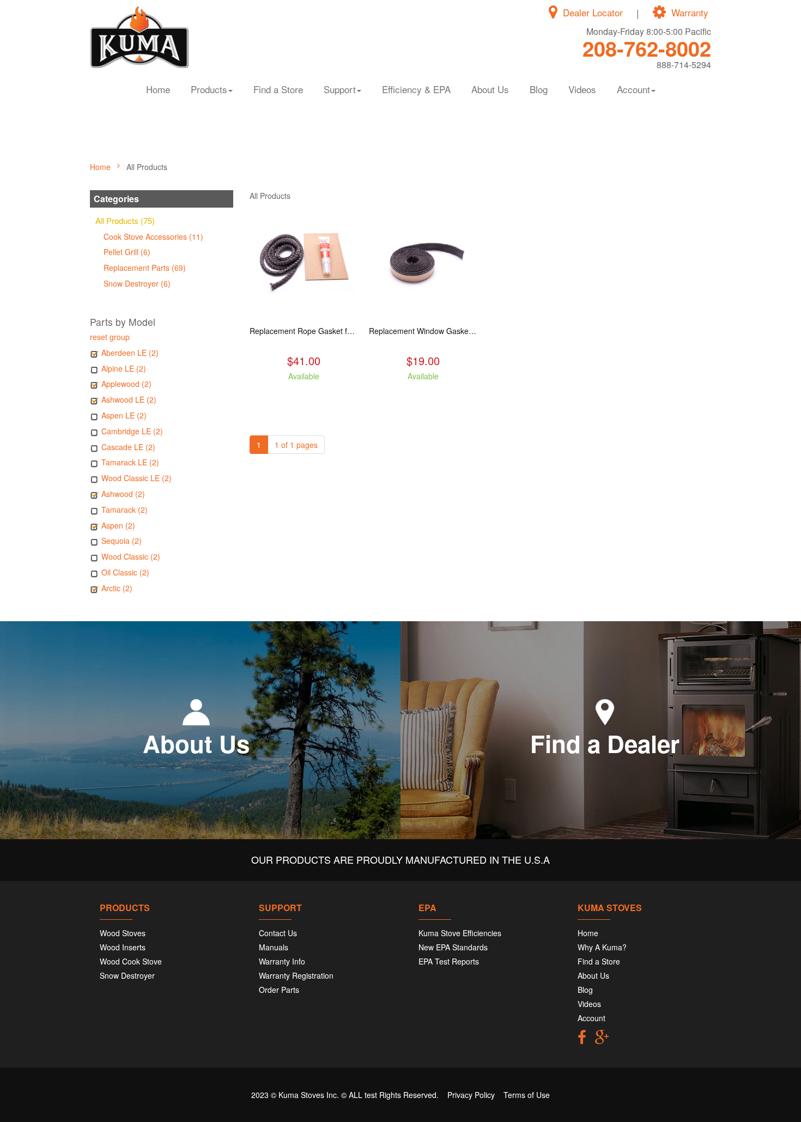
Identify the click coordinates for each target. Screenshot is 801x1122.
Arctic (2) (116, 588)
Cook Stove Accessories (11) (153, 236)
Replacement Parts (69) (145, 267)
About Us (490, 89)
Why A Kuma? (602, 947)
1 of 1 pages (296, 444)
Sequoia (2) (121, 540)
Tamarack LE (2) (130, 462)
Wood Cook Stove (131, 961)
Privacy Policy (471, 1094)
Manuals (273, 947)
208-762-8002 (646, 48)
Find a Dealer (604, 743)
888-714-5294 (684, 64)
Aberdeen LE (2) (130, 352)
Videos (582, 89)
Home (158, 89)
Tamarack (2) (124, 509)
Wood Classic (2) (130, 556)
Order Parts (279, 989)
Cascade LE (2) (128, 446)
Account (591, 1017)
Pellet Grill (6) (127, 251)
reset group (110, 336)
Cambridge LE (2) (132, 431)
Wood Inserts (122, 947)
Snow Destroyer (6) (137, 283)
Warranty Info (282, 961)
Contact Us (278, 932)
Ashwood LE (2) (128, 399)
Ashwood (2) (123, 493)
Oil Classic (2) (125, 572)
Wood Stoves (122, 932)
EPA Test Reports (448, 961)
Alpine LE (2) (123, 368)
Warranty (689, 12)
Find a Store (278, 89)
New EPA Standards (453, 947)
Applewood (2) (126, 383)
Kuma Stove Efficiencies (459, 932)
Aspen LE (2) (124, 415)
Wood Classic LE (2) (136, 477)
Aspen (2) (118, 525)
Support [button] (340, 89)
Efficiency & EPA (416, 89)
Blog (539, 89)
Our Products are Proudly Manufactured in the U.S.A (400, 859)
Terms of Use (526, 1094)
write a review (303, 395)
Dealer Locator (593, 12)
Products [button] (209, 89)
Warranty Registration (296, 975)
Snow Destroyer (127, 975)
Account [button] (633, 89)
